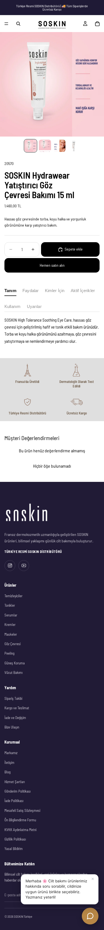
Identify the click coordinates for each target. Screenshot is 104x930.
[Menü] (6, 23)
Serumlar (10, 615)
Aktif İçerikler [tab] (83, 290)
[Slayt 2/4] (45, 146)
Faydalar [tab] (30, 290)
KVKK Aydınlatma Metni (20, 829)
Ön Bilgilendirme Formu (20, 820)
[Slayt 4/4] (74, 146)
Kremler (10, 624)
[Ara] (18, 24)
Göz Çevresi (12, 644)
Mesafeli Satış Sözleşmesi (22, 810)
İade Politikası (13, 800)
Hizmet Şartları (14, 782)
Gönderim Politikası (17, 791)
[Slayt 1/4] (30, 146)
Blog (7, 772)
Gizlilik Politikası (15, 839)
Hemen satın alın (52, 265)
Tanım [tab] (10, 290)
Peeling (9, 653)
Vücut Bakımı (13, 672)
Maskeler (10, 634)
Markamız (10, 753)
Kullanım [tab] (12, 306)
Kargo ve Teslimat (16, 708)
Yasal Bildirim (13, 848)
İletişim (9, 762)
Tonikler (9, 605)
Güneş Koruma (14, 663)
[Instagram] (9, 565)
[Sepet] (97, 24)
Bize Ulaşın (11, 727)
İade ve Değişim (15, 717)
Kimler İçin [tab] (55, 290)
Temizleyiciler (13, 596)
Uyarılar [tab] (34, 306)
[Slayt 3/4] (59, 146)
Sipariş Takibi (13, 698)
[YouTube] (23, 565)
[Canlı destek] (90, 916)
